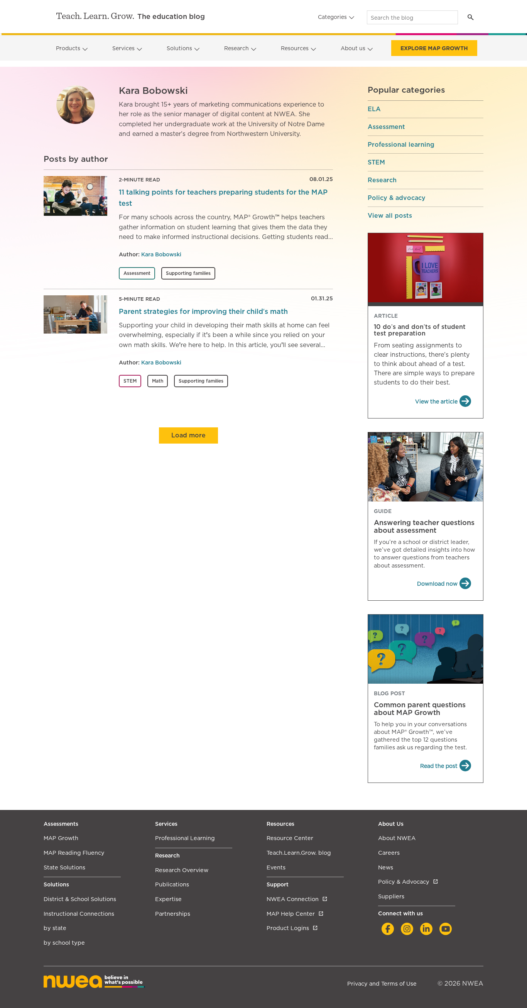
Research (236, 48)
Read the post (439, 766)
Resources (295, 48)
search (470, 17)
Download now (437, 584)
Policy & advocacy (397, 198)
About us (353, 48)
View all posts (390, 216)
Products (68, 48)
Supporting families (188, 273)
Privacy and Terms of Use (382, 983)
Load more (188, 435)
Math (157, 381)
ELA (374, 109)
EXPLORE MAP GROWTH (434, 48)
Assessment (136, 273)
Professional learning (401, 145)
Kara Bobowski (161, 254)
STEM (130, 381)
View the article (436, 401)
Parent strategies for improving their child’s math (203, 311)
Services (123, 48)
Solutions (179, 48)
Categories (332, 17)
